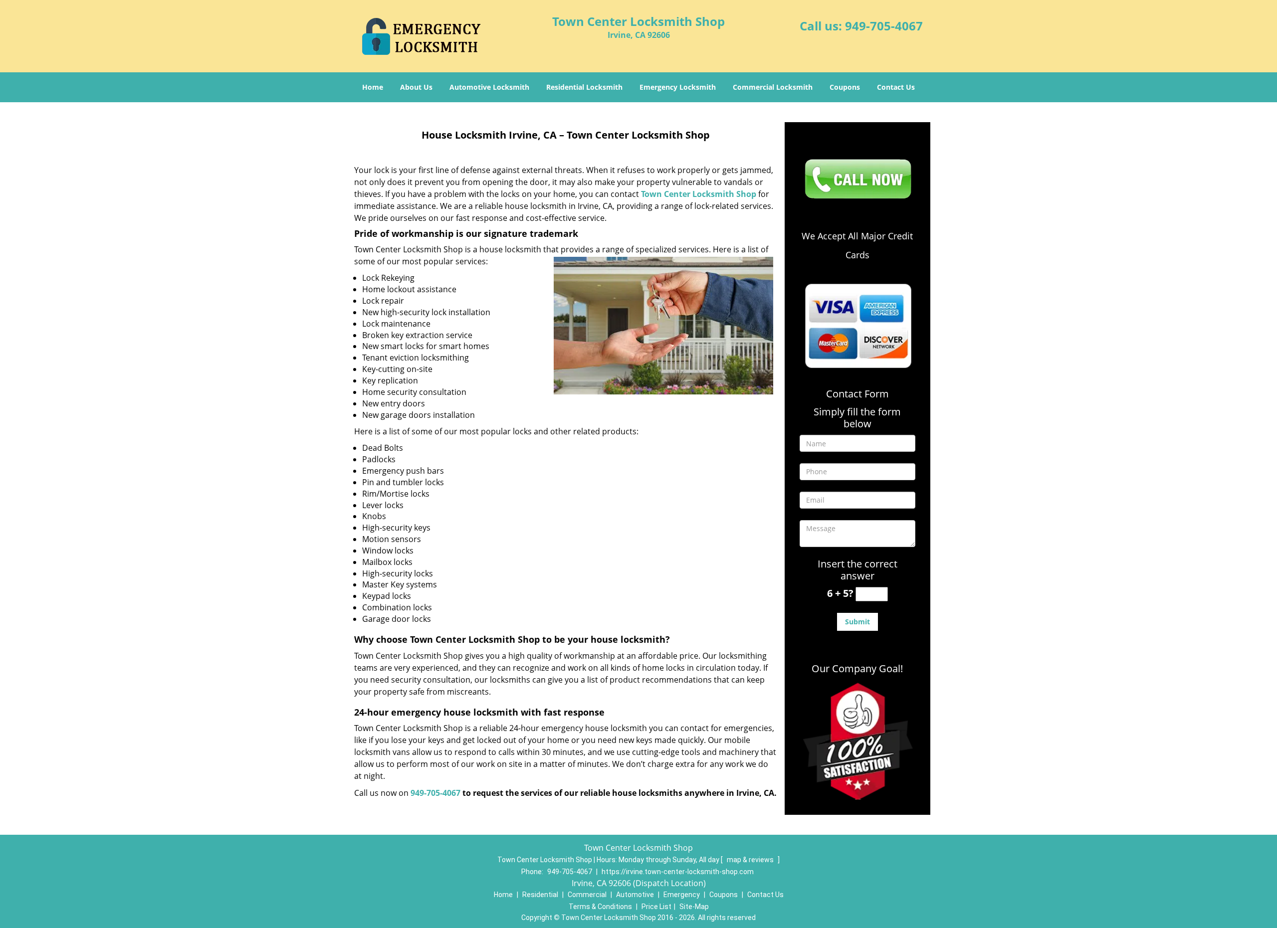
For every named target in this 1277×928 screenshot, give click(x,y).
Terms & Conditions (600, 907)
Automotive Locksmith (489, 87)
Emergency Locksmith (677, 87)
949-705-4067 (884, 25)
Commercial (587, 895)
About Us (416, 87)
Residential (540, 895)
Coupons (845, 87)
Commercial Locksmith (773, 87)
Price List (656, 907)
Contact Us (896, 87)
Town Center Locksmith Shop (698, 193)
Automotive (635, 895)
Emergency (681, 895)
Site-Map (694, 907)
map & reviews (751, 860)
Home (372, 87)
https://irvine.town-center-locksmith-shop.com (678, 872)
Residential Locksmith (584, 87)
